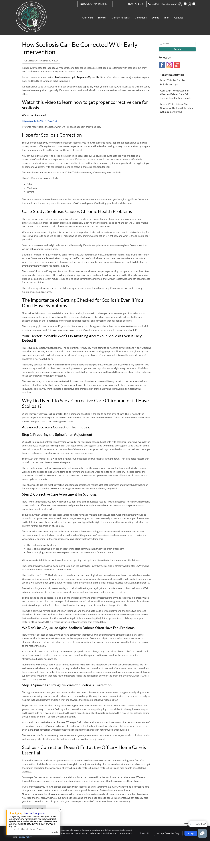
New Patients (135, 4)
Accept (191, 833)
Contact (178, 17)
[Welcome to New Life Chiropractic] (31, 31)
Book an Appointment (96, 4)
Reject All (144, 833)
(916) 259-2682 (168, 3)
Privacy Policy (25, 837)
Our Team (87, 17)
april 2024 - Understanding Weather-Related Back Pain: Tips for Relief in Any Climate (175, 94)
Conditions (141, 17)
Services (102, 17)
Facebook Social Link (162, 65)
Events (155, 17)
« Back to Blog (34, 808)
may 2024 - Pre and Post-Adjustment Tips (174, 82)
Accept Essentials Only (168, 833)
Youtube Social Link (177, 65)
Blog (166, 17)
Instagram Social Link (169, 65)
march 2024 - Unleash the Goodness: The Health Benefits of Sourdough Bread (176, 108)
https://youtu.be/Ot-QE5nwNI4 (39, 121)
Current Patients (121, 17)
